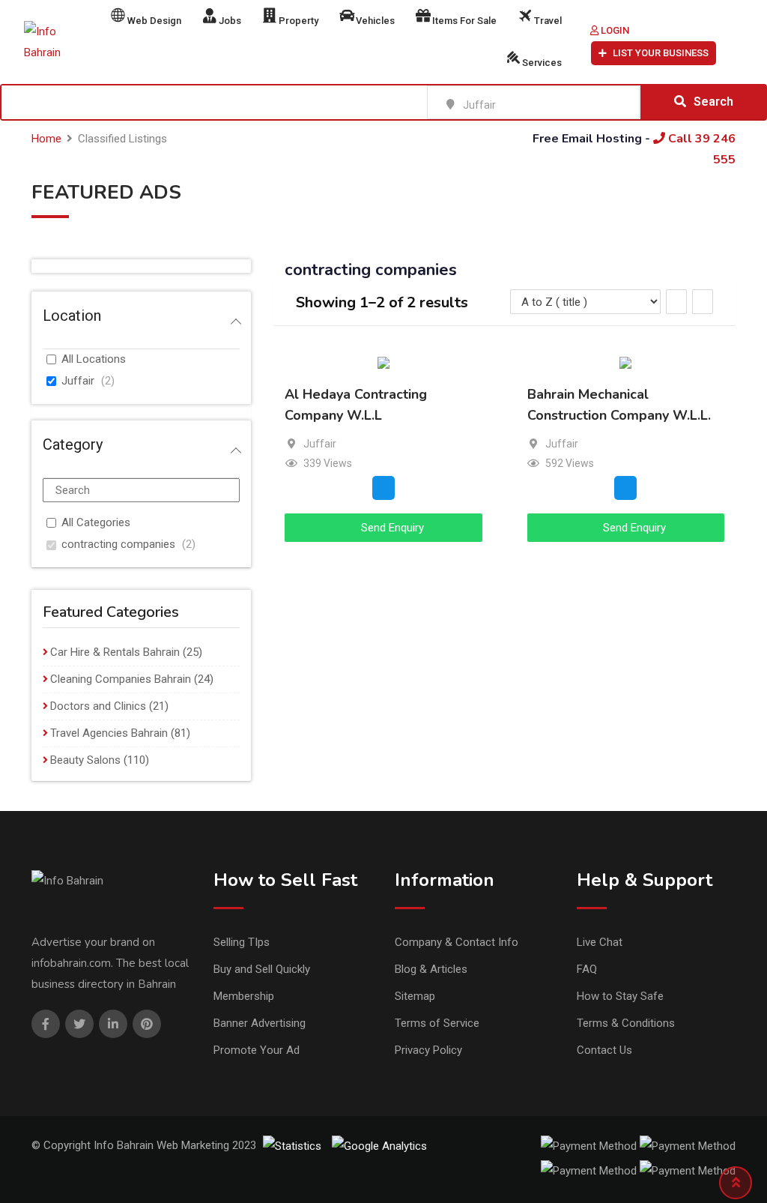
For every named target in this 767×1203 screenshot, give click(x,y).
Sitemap (415, 996)
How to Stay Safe (620, 996)
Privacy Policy (428, 1050)
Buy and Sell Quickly (261, 969)
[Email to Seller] (383, 488)
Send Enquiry (391, 527)
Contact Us (604, 1050)
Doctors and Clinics (98, 706)
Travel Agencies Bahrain (109, 733)
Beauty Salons (85, 760)
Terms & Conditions (626, 1023)
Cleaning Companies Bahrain (120, 679)
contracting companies (118, 544)
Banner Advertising (259, 1023)
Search (713, 101)
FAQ (587, 969)
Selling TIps (241, 942)
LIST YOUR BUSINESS (661, 52)
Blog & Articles (431, 969)
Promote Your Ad (256, 1050)
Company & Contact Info (456, 942)
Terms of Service (437, 1023)
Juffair (77, 381)
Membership (243, 996)
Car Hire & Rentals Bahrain (115, 652)
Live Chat (599, 942)
